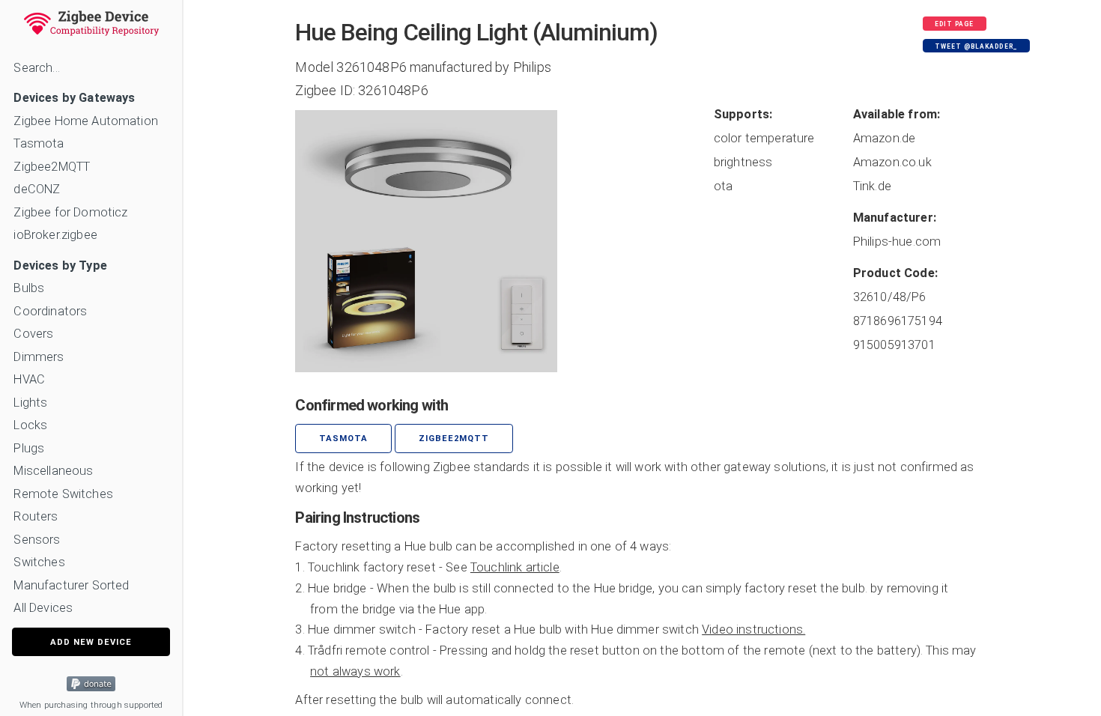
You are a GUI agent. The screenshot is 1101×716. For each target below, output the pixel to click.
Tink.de (872, 186)
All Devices (43, 608)
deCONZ (36, 189)
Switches (38, 562)
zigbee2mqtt (454, 438)
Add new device (91, 642)
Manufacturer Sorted (71, 585)
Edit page (954, 24)
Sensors (36, 540)
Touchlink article (514, 567)
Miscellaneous (53, 471)
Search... (36, 68)
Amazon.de (884, 138)
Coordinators (50, 311)
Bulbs (28, 288)
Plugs (28, 448)
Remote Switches (62, 494)
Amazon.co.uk (892, 162)
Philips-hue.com (897, 241)
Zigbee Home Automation (85, 121)
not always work (355, 671)
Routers (35, 516)
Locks (30, 425)
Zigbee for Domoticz (70, 212)
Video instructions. (753, 629)
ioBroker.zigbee (55, 235)
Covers (33, 334)
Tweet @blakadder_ (976, 46)
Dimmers (38, 357)
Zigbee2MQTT (51, 167)
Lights (30, 402)
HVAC (29, 379)
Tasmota (38, 143)
